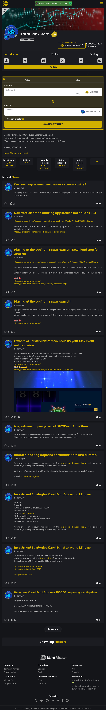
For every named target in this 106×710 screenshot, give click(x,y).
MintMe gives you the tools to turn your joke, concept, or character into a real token (85, 689)
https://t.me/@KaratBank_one (28, 566)
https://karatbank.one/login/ (74, 463)
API (73, 669)
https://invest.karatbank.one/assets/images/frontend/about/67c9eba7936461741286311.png (56, 262)
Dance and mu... (62, 3)
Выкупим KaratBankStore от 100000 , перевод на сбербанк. (56, 592)
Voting (94, 54)
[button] (54, 34)
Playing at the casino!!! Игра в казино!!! (42, 302)
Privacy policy (10, 672)
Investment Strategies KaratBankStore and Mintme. (52, 494)
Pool (40, 672)
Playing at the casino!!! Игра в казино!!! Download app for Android (56, 252)
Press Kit (75, 672)
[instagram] (67, 700)
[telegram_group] (53, 700)
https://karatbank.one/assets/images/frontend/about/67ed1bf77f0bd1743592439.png (53, 221)
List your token (10, 683)
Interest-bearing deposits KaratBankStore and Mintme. (55, 455)
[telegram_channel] (58, 700)
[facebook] (62, 700)
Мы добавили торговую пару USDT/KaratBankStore (51, 426)
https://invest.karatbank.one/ (27, 281)
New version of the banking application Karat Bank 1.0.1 (55, 213)
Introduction (12, 54)
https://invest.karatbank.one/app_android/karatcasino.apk (40, 283)
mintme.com (28, 513)
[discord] (47, 700)
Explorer (41, 669)
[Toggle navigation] (101, 3)
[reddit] (41, 700)
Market (55, 54)
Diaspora (42, 683)
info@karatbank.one (23, 574)
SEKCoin (42, 3)
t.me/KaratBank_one (29, 476)
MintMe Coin (9, 680)
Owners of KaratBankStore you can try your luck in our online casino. (54, 343)
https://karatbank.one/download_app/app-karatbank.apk (40, 232)
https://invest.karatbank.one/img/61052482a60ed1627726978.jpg (43, 369)
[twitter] (36, 700)
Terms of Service (11, 669)
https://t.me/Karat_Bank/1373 (27, 569)
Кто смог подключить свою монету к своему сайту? (50, 184)
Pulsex (40, 680)
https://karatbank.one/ (16, 153)
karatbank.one (46, 558)
